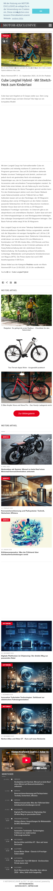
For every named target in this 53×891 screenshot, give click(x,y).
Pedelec (6, 36)
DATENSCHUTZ (21, 886)
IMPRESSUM (33, 886)
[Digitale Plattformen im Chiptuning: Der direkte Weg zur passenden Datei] (26, 636)
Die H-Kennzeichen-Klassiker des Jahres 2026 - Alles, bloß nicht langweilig (30, 871)
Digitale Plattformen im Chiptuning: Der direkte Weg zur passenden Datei (30, 813)
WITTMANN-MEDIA (26, 884)
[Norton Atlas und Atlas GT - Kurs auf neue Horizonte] (26, 719)
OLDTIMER (17, 849)
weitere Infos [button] (17, 18)
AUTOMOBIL (7, 623)
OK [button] (41, 11)
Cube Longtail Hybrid (20, 272)
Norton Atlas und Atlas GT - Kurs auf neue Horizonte (23, 739)
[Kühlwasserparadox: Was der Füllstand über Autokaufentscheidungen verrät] (26, 532)
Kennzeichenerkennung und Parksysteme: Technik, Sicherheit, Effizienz (31, 794)
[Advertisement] (26, 133)
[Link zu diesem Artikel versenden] (15, 282)
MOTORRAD (6, 706)
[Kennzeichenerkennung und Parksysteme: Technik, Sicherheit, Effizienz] (26, 491)
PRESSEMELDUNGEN (21, 818)
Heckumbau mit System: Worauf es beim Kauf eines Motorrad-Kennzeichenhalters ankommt (32, 784)
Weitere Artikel (9, 425)
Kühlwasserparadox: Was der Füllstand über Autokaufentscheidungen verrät (32, 804)
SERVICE (6, 437)
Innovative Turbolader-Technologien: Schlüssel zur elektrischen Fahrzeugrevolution (29, 833)
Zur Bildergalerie (26, 413)
